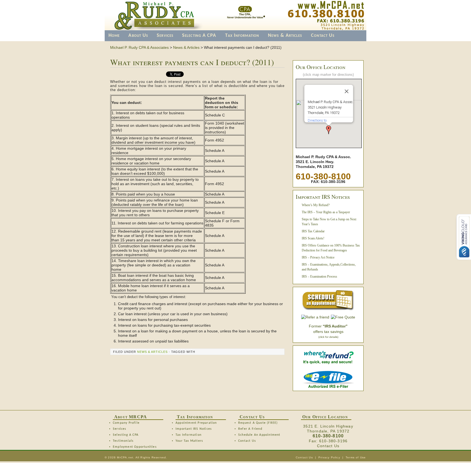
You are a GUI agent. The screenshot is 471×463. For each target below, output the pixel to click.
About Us (138, 35)
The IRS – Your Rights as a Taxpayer (326, 212)
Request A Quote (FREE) (258, 423)
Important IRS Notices (194, 429)
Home (114, 35)
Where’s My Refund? (316, 205)
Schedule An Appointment (259, 435)
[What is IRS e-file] (328, 386)
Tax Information (242, 35)
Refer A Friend (250, 429)
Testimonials (123, 441)
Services (165, 35)
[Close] (346, 91)
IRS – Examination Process (319, 276)
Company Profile (126, 423)
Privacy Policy (329, 457)
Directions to (317, 120)
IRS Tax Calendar (313, 231)
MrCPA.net (125, 457)
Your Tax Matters (189, 441)
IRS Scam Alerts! (313, 238)
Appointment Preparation (196, 423)
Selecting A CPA (199, 35)
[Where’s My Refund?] (328, 363)
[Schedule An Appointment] (328, 300)
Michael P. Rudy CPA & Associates (139, 47)
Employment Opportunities (135, 447)
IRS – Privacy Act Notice (318, 257)
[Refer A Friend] (315, 317)
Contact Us (323, 35)
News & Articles (285, 35)
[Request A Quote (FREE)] (343, 317)
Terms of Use (356, 457)
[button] (328, 129)
